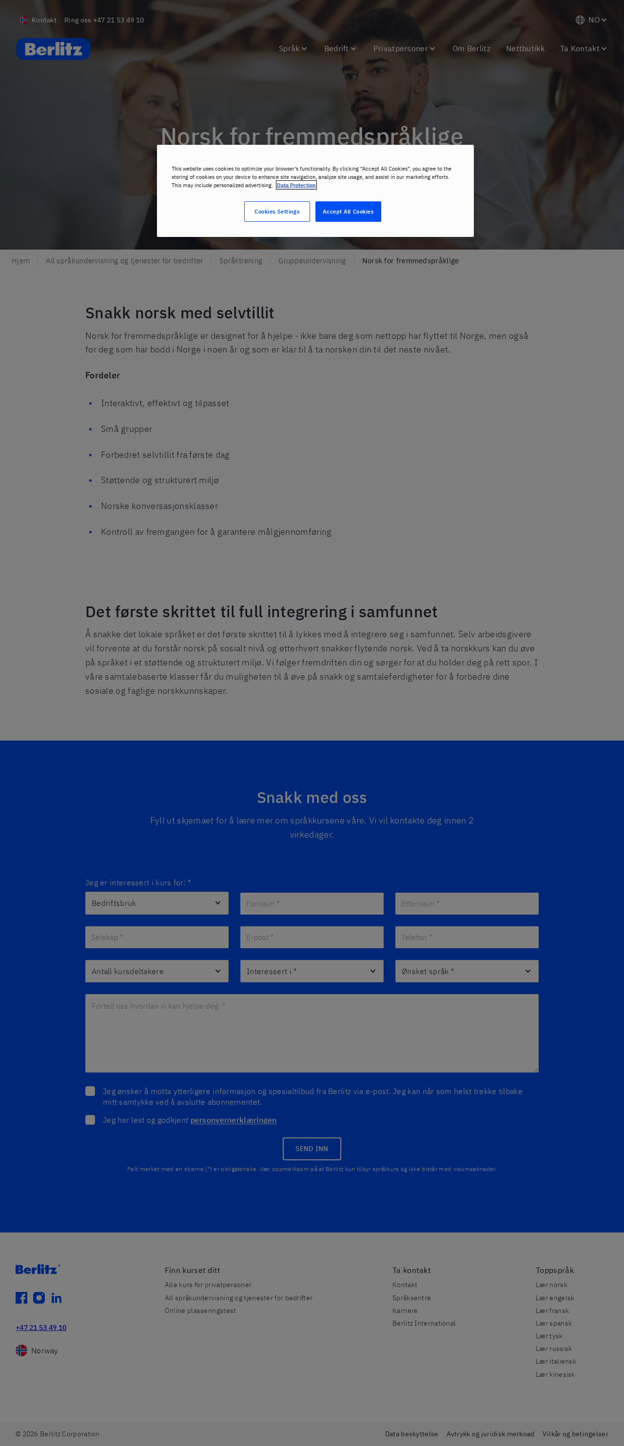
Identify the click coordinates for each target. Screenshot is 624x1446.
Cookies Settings (276, 211)
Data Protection (296, 185)
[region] (315, 191)
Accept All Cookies (348, 211)
